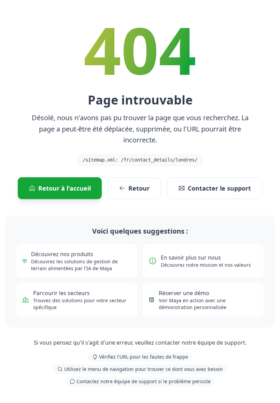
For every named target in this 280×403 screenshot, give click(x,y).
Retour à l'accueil (64, 188)
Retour (139, 188)
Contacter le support (219, 188)
